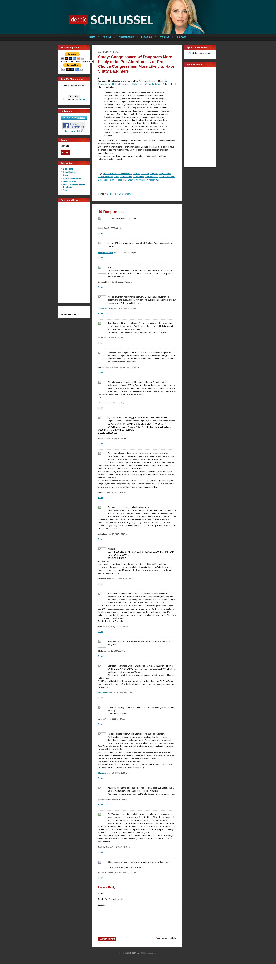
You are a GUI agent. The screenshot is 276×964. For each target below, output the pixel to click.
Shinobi (101, 773)
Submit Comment (107, 939)
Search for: (65, 146)
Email (110, 899)
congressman (165, 174)
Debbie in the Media (72, 178)
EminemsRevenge (105, 253)
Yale (157, 180)
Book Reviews (69, 172)
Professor (150, 180)
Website (101, 905)
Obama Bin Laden (105, 308)
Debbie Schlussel (112, 20)
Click (190, 53)
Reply (100, 233)
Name (101, 893)
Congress (154, 174)
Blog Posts (68, 169)
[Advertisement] (73, 253)
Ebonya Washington (123, 177)
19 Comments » (126, 194)
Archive (107, 37)
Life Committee (151, 177)
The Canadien (104, 693)
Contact (181, 37)
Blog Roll (146, 37)
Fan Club (164, 37)
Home (92, 37)
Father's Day (138, 177)
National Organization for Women (131, 180)
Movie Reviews (70, 182)
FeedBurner (80, 99)
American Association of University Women (121, 174)
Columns (67, 175)
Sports (66, 190)
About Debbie (126, 37)
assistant (145, 174)
